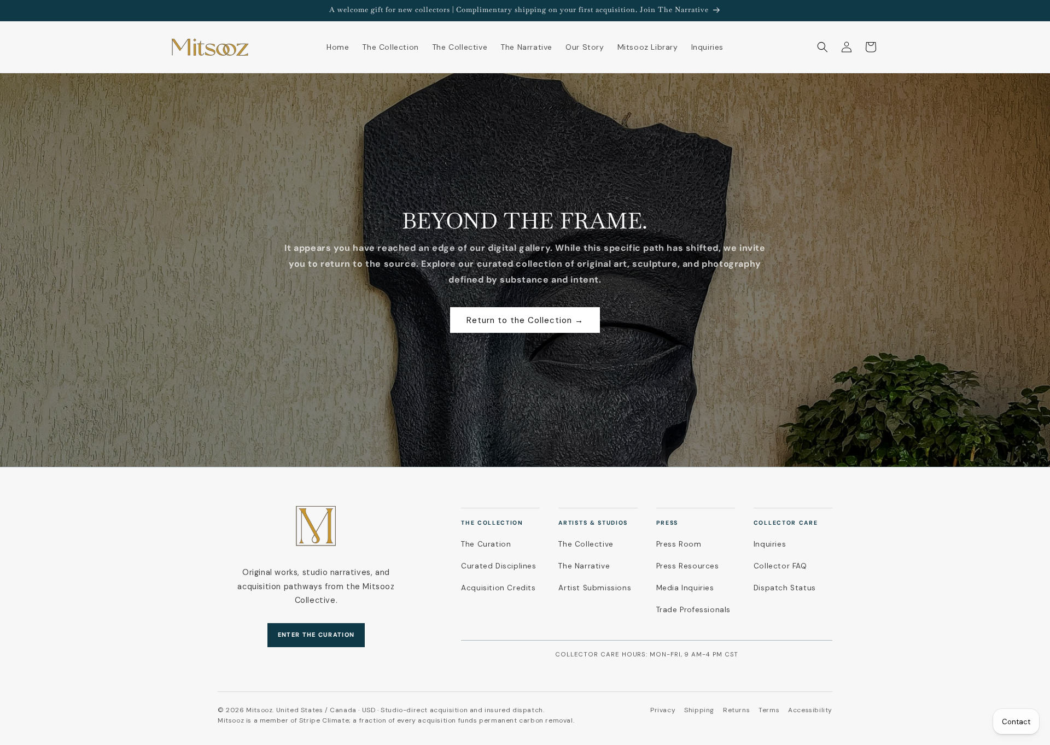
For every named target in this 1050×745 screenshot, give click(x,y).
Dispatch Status (785, 588)
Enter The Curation (316, 634)
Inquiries (770, 544)
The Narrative (584, 566)
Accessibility (810, 710)
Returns (736, 710)
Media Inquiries (685, 588)
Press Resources (687, 566)
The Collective (585, 544)
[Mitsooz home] (316, 526)
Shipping (699, 710)
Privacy (662, 710)
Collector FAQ (780, 566)
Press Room (679, 544)
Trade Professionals (693, 609)
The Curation (486, 544)
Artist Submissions (594, 588)
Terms (769, 710)
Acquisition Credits (498, 588)
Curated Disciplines (498, 566)
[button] (822, 47)
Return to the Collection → (525, 320)
